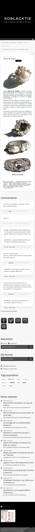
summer (16, 186)
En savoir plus (20, 530)
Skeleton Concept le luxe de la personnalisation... (16, 433)
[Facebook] (4, 320)
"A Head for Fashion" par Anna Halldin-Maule (15, 49)
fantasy (21, 186)
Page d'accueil (5, 46)
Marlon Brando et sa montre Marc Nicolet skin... (18, 414)
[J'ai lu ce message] (33, 527)
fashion (12, 382)
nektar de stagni (16, 184)
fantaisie (5, 185)
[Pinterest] (18, 320)
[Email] (4, 326)
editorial (11, 379)
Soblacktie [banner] (17, 19)
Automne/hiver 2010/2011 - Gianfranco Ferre (14, 42)
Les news (24, 181)
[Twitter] (11, 320)
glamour (15, 185)
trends (18, 379)
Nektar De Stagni (9, 59)
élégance (4, 382)
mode (24, 382)
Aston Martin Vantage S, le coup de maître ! (17, 404)
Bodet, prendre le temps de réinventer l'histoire (18, 453)
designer (29, 184)
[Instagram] (25, 320)
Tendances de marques (15, 183)
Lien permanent (9, 181)
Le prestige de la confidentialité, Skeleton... (16, 424)
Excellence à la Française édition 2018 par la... (16, 491)
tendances (26, 379)
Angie (9, 211)
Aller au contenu (5, 1)
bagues (12, 186)
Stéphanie (11, 263)
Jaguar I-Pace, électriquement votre (18, 462)
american (20, 185)
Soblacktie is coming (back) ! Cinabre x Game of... (18, 471)
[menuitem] (15, 42)
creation (10, 185)
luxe (18, 382)
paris (10, 386)
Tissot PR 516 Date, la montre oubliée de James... (17, 443)
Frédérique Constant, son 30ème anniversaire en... (18, 481)
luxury (3, 379)
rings (8, 186)
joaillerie (23, 184)
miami (26, 185)
